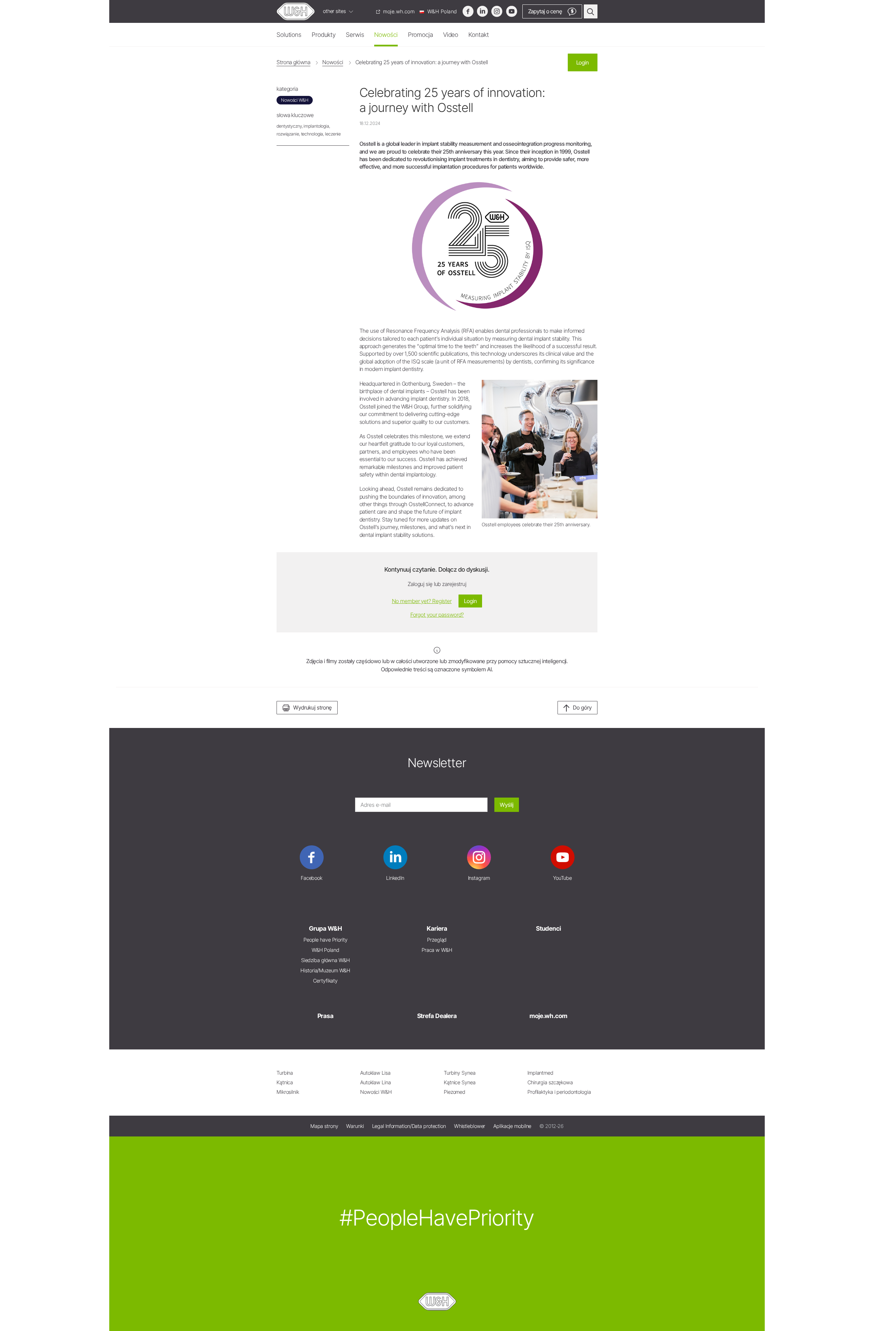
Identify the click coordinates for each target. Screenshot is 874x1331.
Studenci (548, 928)
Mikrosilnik (288, 1092)
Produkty (324, 34)
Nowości (385, 34)
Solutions (289, 34)
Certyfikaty (325, 980)
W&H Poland (441, 11)
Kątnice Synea (460, 1082)
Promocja (420, 34)
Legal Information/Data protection (409, 1126)
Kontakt (478, 34)
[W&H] (296, 11)
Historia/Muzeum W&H (325, 970)
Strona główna (293, 62)
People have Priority (326, 939)
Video (450, 34)
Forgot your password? (437, 614)
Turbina (285, 1073)
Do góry (582, 707)
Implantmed (540, 1073)
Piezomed (454, 1092)
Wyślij (506, 804)
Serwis (355, 34)
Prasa (326, 1015)
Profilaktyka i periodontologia (559, 1092)
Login (582, 62)
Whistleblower (469, 1126)
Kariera (437, 928)
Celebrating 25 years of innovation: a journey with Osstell (421, 62)
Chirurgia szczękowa (550, 1082)
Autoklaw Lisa (375, 1073)
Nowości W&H (376, 1092)
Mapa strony (324, 1126)
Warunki (355, 1126)
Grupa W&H (325, 928)
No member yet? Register (422, 601)
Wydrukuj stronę (312, 707)
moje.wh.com (398, 11)
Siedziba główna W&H (325, 960)
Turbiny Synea (460, 1073)
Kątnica (285, 1082)
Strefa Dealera (437, 1015)
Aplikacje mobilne (512, 1126)
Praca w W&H (437, 950)
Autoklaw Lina (375, 1082)
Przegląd (437, 939)
